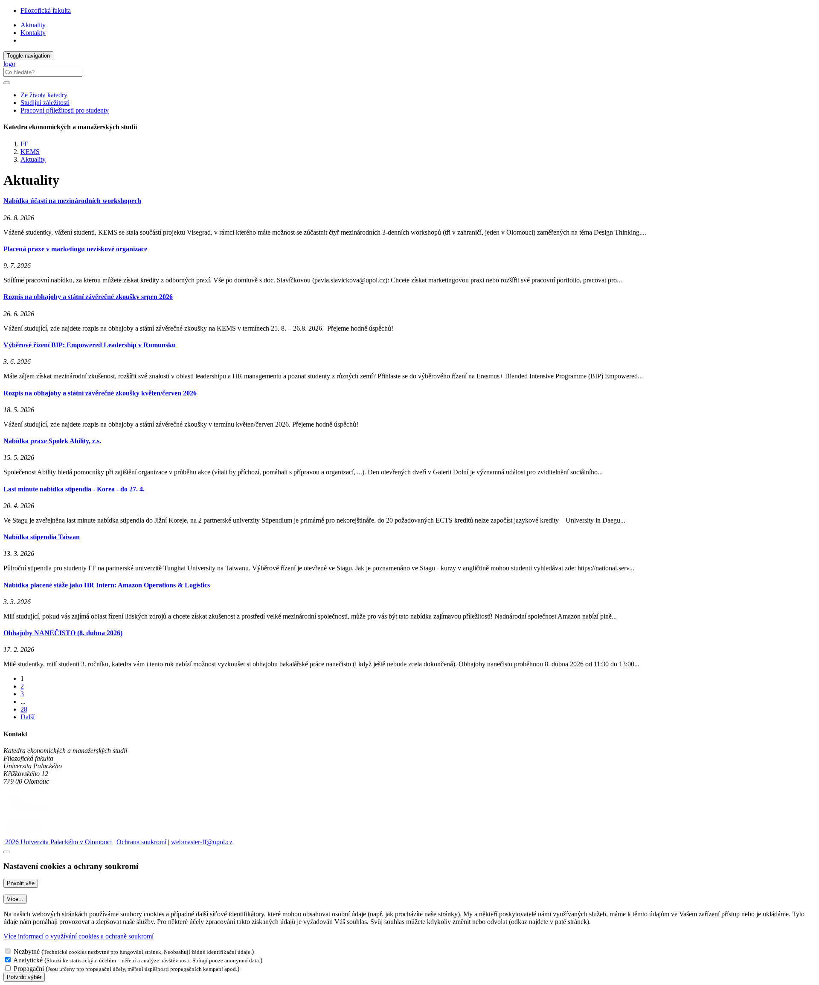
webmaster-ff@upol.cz (201, 842)
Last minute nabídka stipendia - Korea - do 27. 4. (74, 489)
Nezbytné (27, 951)
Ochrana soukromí (141, 842)
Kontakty (33, 32)
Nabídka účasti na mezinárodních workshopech (72, 200)
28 (23, 709)
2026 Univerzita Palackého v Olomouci (57, 842)
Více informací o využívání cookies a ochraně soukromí (78, 936)
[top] (6, 852)
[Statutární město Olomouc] (22, 834)
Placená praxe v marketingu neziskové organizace (75, 249)
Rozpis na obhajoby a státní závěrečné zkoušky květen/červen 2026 (100, 393)
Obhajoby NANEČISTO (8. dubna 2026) (62, 632)
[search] (6, 82)
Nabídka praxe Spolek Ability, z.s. (52, 441)
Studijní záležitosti (45, 102)
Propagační (29, 968)
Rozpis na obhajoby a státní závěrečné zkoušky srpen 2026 (88, 296)
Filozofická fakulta (45, 10)
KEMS (30, 151)
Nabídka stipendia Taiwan (41, 536)
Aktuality (33, 25)
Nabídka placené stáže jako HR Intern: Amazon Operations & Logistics (106, 585)
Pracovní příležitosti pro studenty (64, 110)
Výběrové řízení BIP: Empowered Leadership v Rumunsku (89, 345)
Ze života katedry (43, 95)
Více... (15, 899)
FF (24, 144)
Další (27, 717)
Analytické (28, 960)
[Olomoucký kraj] (32, 811)
